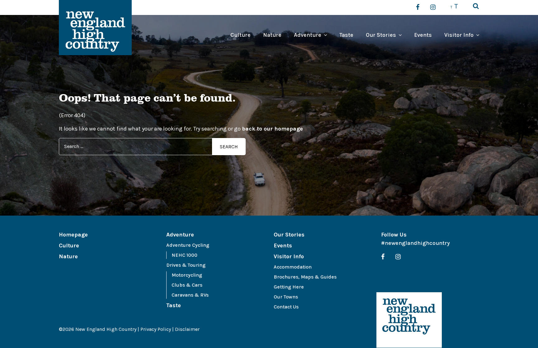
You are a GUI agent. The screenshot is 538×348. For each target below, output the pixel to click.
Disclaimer (187, 329)
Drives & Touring (185, 265)
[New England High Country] (409, 320)
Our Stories (381, 34)
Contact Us (286, 307)
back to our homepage (272, 128)
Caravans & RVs (190, 295)
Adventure (307, 34)
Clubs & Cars (187, 285)
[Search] (476, 6)
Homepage (73, 234)
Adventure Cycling (187, 245)
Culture (240, 34)
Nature (272, 34)
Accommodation (293, 267)
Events (423, 34)
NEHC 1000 (184, 255)
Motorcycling (187, 275)
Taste (346, 34)
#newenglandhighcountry (415, 243)
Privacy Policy (155, 329)
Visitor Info (459, 34)
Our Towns (286, 297)
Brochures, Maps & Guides (305, 277)
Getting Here (289, 287)
